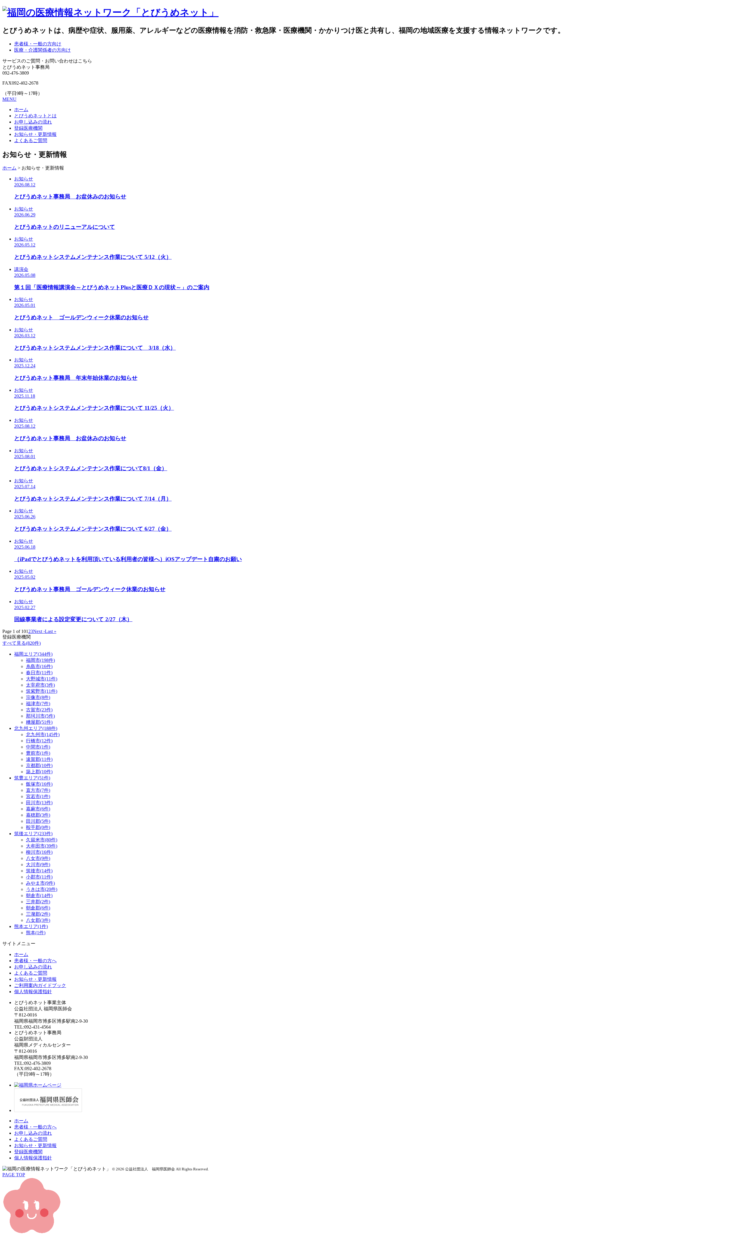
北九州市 (43, 734)
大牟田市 (41, 845)
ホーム (21, 109)
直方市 (38, 790)
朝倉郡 (38, 907)
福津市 (38, 703)
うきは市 (41, 889)
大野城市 (41, 678)
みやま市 (40, 883)
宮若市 (38, 796)
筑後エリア (33, 833)
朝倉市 (39, 895)
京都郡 (39, 765)
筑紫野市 (41, 691)
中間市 (38, 746)
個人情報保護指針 (33, 991)
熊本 (35, 932)
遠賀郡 (39, 759)
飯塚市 (39, 784)
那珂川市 (40, 715)
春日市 (39, 672)
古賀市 (39, 709)
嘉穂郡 (38, 814)
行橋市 (39, 740)
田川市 (39, 802)
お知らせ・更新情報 (35, 134)
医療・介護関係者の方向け (42, 49)
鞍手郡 (38, 827)
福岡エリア (33, 654)
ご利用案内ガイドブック (40, 985)
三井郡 (38, 901)
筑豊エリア (32, 777)
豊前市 (38, 753)
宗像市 (38, 697)
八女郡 (38, 920)
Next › (39, 631)
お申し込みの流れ (33, 121)
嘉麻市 (38, 808)
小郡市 (39, 876)
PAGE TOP (13, 1174)
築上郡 (39, 771)
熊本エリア (31, 926)
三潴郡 (38, 914)
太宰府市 (40, 684)
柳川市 (39, 852)
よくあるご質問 (30, 140)
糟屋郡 (39, 722)
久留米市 (41, 839)
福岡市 (40, 660)
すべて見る (21, 643)
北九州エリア (35, 728)
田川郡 (38, 821)
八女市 (38, 858)
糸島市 (39, 666)
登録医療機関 (28, 128)
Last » (50, 631)
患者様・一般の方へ (35, 960)
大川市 (38, 864)
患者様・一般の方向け (37, 43)
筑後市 (39, 870)
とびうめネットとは (35, 115)
